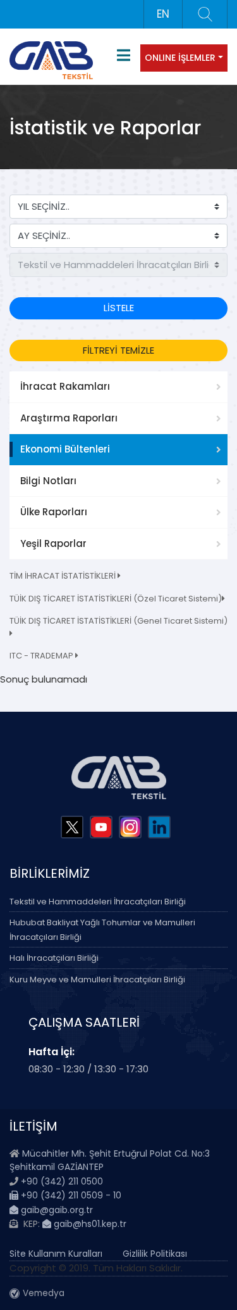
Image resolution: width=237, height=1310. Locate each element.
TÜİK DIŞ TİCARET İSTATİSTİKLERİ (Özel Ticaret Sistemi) (115, 599)
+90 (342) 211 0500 (62, 1181)
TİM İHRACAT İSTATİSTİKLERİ (63, 576)
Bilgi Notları (48, 480)
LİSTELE (119, 307)
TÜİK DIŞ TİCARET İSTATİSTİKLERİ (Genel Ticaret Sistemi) (118, 621)
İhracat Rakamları (65, 386)
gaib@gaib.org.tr (55, 1210)
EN (163, 14)
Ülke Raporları (53, 511)
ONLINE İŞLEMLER (180, 57)
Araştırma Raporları (69, 418)
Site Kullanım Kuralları (55, 1253)
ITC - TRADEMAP (42, 656)
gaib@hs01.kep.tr (88, 1223)
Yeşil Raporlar (53, 543)
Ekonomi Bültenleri (65, 449)
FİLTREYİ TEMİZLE (118, 350)
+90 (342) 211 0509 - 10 (69, 1195)
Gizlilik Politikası (155, 1253)
